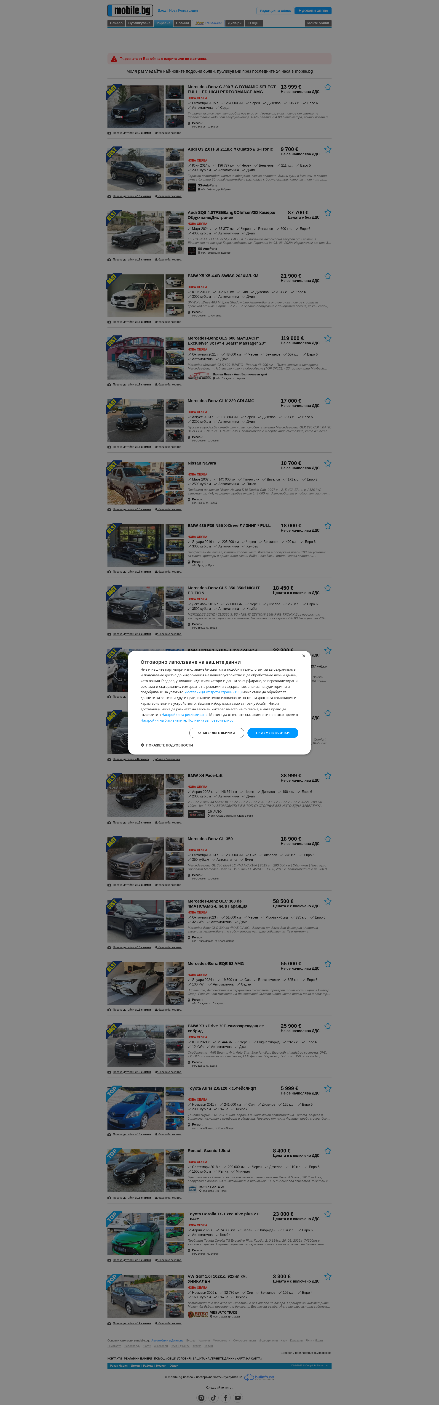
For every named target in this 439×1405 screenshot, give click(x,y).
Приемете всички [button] (273, 732)
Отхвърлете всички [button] (216, 732)
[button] (167, 744)
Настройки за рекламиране (184, 714)
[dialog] (219, 702)
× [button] (303, 656)
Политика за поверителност (211, 720)
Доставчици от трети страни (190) (213, 692)
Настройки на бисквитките (163, 720)
